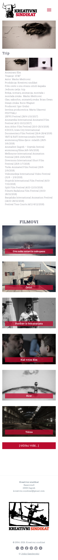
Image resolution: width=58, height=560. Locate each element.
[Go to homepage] (29, 517)
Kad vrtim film (29, 359)
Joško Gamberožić (30, 553)
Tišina (29, 431)
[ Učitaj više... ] (29, 445)
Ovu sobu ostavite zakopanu (29, 251)
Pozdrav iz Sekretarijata (29, 323)
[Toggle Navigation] (49, 9)
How (29, 395)
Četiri (29, 287)
